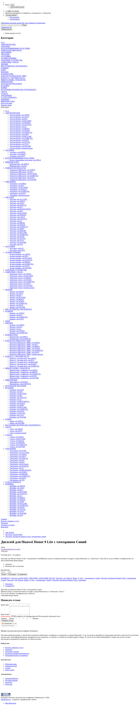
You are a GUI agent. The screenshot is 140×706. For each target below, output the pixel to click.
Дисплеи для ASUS (17, 203)
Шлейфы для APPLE (17, 486)
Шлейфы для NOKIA (17, 500)
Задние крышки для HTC (19, 256)
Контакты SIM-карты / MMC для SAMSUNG (26, 350)
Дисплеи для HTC (16, 211)
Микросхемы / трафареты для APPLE (24, 370)
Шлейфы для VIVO (17, 511)
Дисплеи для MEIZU (17, 223)
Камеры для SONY (17, 319)
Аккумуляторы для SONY (19, 140)
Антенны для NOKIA (18, 154)
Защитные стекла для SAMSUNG (22, 282)
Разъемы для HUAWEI (18, 394)
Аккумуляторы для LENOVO (21, 125)
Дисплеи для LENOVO (18, 219)
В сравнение (22, 574)
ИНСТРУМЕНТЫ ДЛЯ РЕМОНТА (18, 309)
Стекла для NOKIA (17, 441)
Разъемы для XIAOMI (18, 417)
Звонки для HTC (16, 295)
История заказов (11, 680)
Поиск (24, 25)
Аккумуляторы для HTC (19, 119)
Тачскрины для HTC (17, 462)
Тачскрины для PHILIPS (19, 474)
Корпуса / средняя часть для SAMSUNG (24, 366)
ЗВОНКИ (8, 290)
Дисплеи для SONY (17, 237)
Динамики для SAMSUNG (20, 191)
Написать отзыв (14, 549)
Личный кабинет (11, 15)
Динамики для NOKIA (18, 189)
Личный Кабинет (11, 678)
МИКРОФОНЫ (11, 380)
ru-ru (12, 5)
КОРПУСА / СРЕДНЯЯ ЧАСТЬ (17, 356)
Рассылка (8, 684)
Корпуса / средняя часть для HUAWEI (24, 362)
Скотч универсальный (18, 433)
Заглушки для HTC (17, 248)
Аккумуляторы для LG (18, 127)
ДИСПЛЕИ (9, 197)
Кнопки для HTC (16, 327)
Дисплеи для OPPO (17, 229)
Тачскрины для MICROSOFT (21, 470)
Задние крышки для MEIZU (20, 262)
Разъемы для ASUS (17, 390)
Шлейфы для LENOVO (18, 494)
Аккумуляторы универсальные (21, 148)
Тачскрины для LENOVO (19, 466)
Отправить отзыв (7, 620)
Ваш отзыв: (5, 614)
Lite (81, 578)
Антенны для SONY (17, 156)
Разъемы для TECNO (17, 413)
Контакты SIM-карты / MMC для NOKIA (25, 348)
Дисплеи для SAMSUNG (19, 235)
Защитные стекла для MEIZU (21, 278)
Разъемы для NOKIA (17, 403)
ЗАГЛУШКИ (10, 246)
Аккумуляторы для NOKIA (20, 131)
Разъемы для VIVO (17, 415)
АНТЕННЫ (9, 150)
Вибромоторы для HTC (18, 166)
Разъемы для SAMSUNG (19, 409)
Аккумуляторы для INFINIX (20, 123)
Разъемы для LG (16, 399)
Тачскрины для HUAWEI (19, 464)
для (64, 578)
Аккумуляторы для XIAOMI (20, 146)
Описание (9, 584)
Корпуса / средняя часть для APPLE (23, 358)
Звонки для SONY (16, 305)
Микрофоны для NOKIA (19, 382)
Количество (5, 570)
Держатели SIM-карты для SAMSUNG (24, 176)
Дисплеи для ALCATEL (19, 199)
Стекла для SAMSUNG (18, 445)
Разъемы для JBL (16, 396)
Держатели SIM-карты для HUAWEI (23, 174)
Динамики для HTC (17, 186)
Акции (7, 668)
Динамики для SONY (18, 193)
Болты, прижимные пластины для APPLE (25, 160)
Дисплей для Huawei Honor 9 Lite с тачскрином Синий (25, 536)
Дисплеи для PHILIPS (18, 231)
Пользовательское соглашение (16, 655)
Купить (4, 574)
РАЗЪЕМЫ (9, 388)
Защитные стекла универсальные (22, 288)
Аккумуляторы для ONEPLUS (21, 132)
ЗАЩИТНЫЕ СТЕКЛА (14, 272)
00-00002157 (5, 578)
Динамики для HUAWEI (19, 187)
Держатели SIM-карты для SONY (22, 178)
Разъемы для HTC (16, 392)
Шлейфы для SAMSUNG (19, 506)
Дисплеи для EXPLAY (18, 205)
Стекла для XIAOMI (17, 447)
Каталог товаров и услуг (14, 648)
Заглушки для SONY (17, 250)
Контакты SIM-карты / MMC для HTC (24, 345)
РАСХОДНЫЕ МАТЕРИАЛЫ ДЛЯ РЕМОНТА (23, 425)
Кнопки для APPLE (17, 325)
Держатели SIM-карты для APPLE (22, 170)
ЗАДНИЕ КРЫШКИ (13, 252)
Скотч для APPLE (16, 429)
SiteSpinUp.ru (6, 699)
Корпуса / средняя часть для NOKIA (23, 364)
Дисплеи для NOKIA (17, 225)
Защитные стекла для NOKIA (21, 280)
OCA (7, 111)
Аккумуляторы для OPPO (19, 134)
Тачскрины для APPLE (18, 454)
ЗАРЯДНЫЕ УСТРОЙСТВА (16, 270)
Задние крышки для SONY (20, 266)
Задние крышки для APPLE (20, 254)
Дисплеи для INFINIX (18, 215)
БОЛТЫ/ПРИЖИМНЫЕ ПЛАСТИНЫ (19, 158)
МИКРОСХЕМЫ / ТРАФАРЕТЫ (17, 368)
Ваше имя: (5, 605)
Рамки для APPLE (16, 421)
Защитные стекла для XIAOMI (21, 286)
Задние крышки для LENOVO (21, 260)
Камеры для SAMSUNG (19, 317)
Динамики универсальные (19, 195)
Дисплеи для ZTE (16, 244)
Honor (75, 578)
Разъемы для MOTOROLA (20, 401)
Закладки (8, 682)
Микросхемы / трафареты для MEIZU (24, 372)
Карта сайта (9, 670)
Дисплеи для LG (16, 221)
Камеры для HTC (16, 315)
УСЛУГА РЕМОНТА (13, 482)
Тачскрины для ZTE (17, 480)
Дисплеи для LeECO (17, 217)
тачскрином (89, 578)
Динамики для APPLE (18, 184)
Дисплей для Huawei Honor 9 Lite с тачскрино (69, 580)
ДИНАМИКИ (10, 182)
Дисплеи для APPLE (17, 201)
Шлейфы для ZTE (16, 515)
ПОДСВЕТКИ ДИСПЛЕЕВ (15, 386)
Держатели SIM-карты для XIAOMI (23, 180)
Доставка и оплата (12, 651)
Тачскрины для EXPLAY (19, 458)
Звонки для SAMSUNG (18, 303)
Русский (21, 7)
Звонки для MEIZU (17, 299)
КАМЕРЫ (9, 311)
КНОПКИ (9, 323)
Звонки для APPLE (17, 292)
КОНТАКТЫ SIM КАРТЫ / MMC (18, 341)
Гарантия (8, 649)
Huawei (69, 578)
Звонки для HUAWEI (18, 297)
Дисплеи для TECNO (18, 239)
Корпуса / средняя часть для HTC (22, 360)
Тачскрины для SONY (18, 478)
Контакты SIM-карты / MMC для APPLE (25, 343)
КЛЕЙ (7, 321)
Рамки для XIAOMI (17, 423)
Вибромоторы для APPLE (19, 164)
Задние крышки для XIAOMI (20, 268)
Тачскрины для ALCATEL (19, 453)
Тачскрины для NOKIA (18, 472)
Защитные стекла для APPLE (20, 274)
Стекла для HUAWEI (17, 439)
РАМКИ (8, 419)
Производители (11, 666)
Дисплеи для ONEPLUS (19, 227)
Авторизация (14, 19)
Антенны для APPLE (17, 152)
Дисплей (59, 578)
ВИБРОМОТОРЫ (12, 162)
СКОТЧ (8, 427)
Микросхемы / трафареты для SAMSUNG (25, 374)
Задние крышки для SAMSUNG (22, 264)
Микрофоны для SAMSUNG (20, 384)
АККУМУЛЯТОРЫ (12, 113)
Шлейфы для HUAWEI (18, 492)
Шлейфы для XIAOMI (18, 513)
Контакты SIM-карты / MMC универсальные (26, 354)
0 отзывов (4, 549)
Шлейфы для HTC (16, 490)
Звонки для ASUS (16, 293)
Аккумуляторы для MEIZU (20, 129)
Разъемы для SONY (17, 411)
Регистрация (14, 17)
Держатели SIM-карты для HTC (21, 172)
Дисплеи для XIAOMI (18, 242)
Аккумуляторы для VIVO (19, 144)
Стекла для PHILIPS (17, 443)
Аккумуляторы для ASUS (19, 117)
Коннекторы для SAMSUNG (20, 339)
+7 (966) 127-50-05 (12, 11)
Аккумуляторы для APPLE (20, 115)
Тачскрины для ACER (18, 451)
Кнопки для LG (15, 329)
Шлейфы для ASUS (17, 488)
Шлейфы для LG (16, 496)
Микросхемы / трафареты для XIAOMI (24, 378)
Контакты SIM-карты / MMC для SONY (24, 352)
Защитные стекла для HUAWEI (21, 276)
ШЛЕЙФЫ (9, 484)
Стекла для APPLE (17, 437)
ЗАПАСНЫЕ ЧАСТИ (46, 578)
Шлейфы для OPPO (17, 502)
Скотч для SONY (16, 431)
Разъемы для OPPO (17, 405)
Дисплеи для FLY (16, 207)
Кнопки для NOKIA (17, 331)
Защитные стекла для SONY (20, 284)
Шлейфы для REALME (18, 504)
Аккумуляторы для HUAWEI (20, 121)
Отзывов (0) (9, 586)
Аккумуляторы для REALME (21, 136)
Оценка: (4, 618)
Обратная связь (11, 664)
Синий (97, 578)
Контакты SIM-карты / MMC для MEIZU (25, 346)
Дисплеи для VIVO (17, 240)
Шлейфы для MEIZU (17, 498)
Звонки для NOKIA (17, 301)
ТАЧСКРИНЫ (10, 449)
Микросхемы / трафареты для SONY (23, 376)
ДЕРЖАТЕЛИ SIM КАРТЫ (15, 168)
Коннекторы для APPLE (19, 337)
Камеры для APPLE (17, 313)
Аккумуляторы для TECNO (20, 142)
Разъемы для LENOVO (18, 398)
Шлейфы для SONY (17, 507)
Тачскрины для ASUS (18, 456)
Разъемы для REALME (18, 407)
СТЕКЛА (8, 435)
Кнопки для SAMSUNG (19, 333)
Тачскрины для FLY (17, 460)
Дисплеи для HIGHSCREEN (20, 209)
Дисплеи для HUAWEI (18, 213)
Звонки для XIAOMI (17, 307)
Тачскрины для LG (17, 468)
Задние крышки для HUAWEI (21, 258)
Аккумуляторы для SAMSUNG (21, 138)
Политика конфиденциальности (17, 653)
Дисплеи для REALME (18, 233)
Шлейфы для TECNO (18, 509)
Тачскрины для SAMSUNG (20, 476)
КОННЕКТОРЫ (11, 335)
